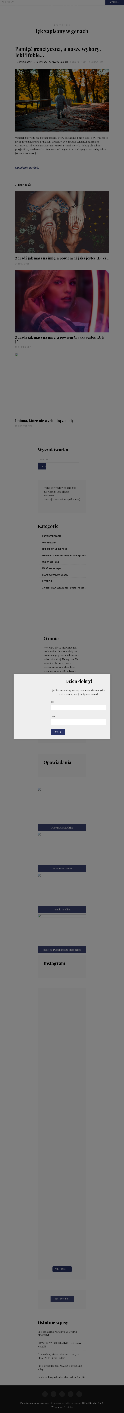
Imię (52, 702)
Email (53, 716)
